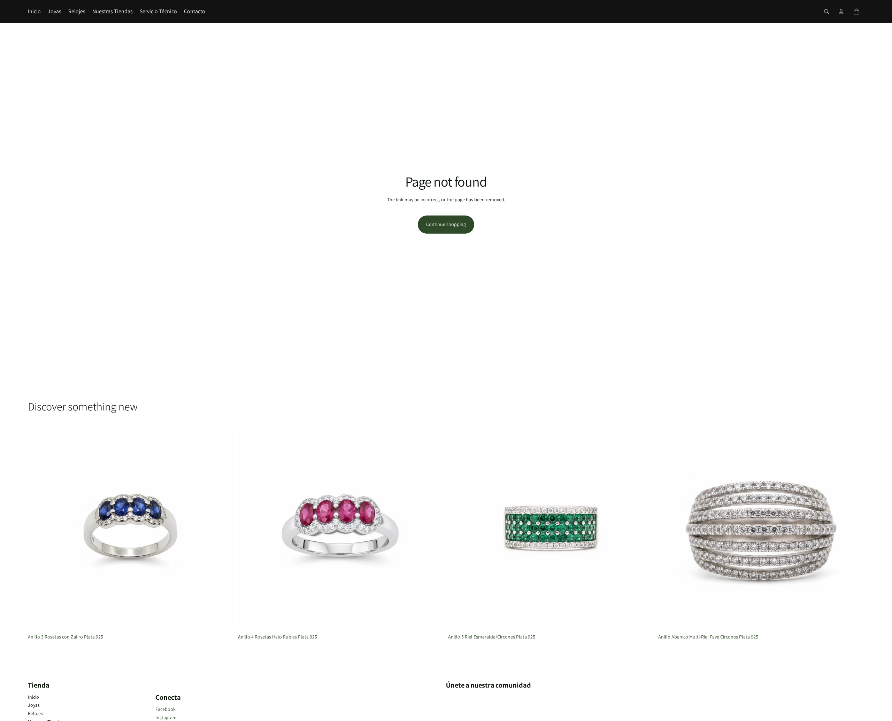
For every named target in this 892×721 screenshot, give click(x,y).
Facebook (165, 709)
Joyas (34, 705)
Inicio (33, 697)
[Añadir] (853, 620)
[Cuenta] (841, 11)
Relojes (35, 713)
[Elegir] (223, 620)
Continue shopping (446, 224)
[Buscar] (826, 11)
